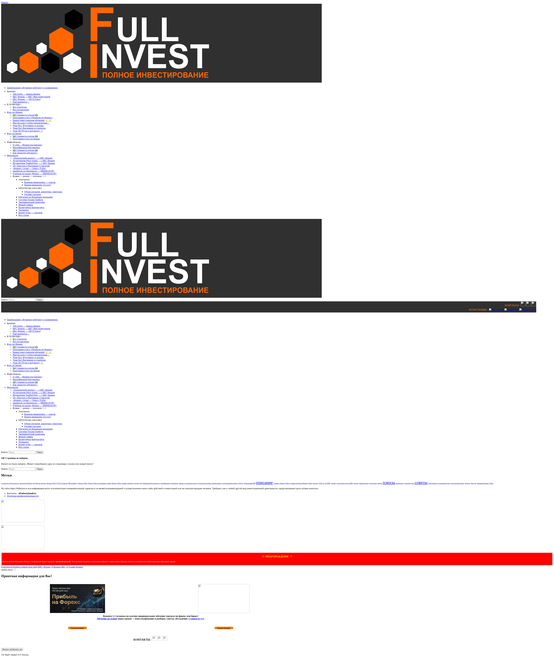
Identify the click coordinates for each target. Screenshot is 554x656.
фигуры (473, 483)
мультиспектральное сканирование (209, 483)
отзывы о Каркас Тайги (281, 483)
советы (421, 482)
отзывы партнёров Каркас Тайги (301, 483)
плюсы (389, 482)
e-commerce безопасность (10, 483)
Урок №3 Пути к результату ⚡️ (28, 131)
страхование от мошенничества (439, 483)
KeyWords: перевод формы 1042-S (45, 483)
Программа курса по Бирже (26, 139)
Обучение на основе (107, 618)
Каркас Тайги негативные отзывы (99, 483)
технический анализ (457, 483)
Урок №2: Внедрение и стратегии (29, 128)
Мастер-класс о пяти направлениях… (31, 123)
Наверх (4, 2)
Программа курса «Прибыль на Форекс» (33, 117)
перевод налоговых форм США (342, 483)
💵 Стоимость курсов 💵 (25, 115)
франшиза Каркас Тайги (485, 483)
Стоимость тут (196, 618)
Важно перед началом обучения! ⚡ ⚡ (32, 120)
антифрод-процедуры (134, 483)
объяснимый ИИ (249, 483)
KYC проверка (62, 483)
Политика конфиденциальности (23, 496)
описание (264, 482)
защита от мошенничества (188, 483)
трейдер (467, 483)
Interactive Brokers (26, 483)
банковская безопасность (151, 483)
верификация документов (169, 483)
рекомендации (409, 483)
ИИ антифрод (73, 483)
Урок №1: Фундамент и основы (28, 125)
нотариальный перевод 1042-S (232, 483)
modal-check (7, 569)
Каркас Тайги (83, 483)
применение (399, 483)
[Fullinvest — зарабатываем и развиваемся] (161, 82)
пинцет (379, 483)
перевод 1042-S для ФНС (322, 483)
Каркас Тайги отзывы (119, 483)
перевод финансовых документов (365, 483)
